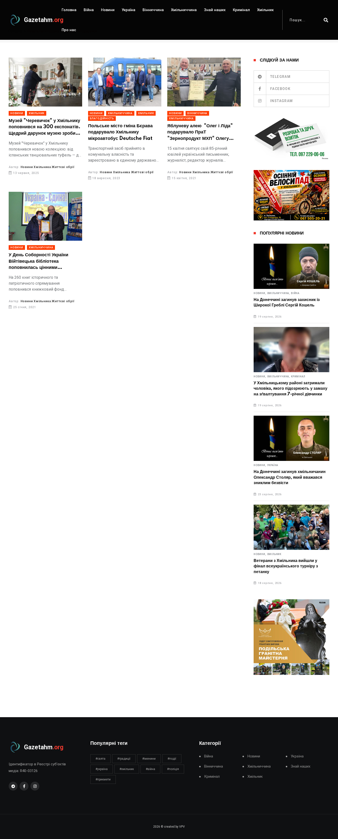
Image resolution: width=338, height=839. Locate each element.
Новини (108, 10)
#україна (102, 769)
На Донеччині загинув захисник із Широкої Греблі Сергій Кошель (287, 302)
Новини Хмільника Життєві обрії (47, 167)
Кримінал (241, 10)
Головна (69, 10)
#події (172, 758)
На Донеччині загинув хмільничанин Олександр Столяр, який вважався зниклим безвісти (290, 477)
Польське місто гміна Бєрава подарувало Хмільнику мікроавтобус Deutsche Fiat (120, 132)
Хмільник (265, 10)
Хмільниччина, (278, 293)
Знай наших (215, 10)
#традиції (123, 758)
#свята (100, 758)
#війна (150, 769)
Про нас (69, 30)
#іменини (149, 758)
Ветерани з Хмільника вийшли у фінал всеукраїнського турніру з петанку (286, 566)
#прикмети (103, 779)
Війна (89, 10)
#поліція (173, 769)
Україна (128, 10)
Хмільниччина (184, 10)
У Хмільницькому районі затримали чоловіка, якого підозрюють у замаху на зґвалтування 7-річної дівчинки (290, 388)
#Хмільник (127, 769)
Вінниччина (153, 10)
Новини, (260, 293)
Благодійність (102, 118)
